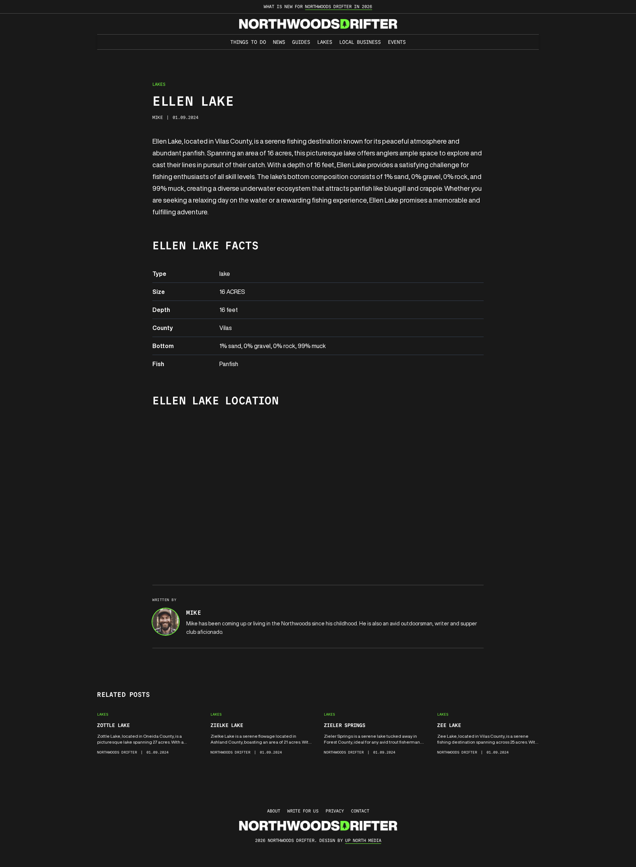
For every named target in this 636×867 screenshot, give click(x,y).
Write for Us (302, 810)
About (273, 810)
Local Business (360, 42)
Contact (360, 810)
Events (397, 42)
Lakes (324, 42)
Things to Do (248, 42)
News (279, 42)
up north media (363, 840)
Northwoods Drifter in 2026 (338, 6)
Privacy (335, 810)
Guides (301, 42)
